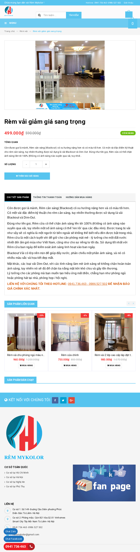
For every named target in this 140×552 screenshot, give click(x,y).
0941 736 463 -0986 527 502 (28, 527)
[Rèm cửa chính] (70, 332)
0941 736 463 (15, 546)
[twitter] (63, 400)
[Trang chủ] (8, 11)
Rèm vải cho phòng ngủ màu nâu (26, 355)
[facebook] (55, 400)
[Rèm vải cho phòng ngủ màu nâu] (26, 332)
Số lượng (10, 164)
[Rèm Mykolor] (70, 437)
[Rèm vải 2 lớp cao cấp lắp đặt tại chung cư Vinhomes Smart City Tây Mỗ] (114, 332)
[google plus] (71, 400)
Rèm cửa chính (70, 355)
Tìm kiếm (74, 15)
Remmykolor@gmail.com (26, 534)
